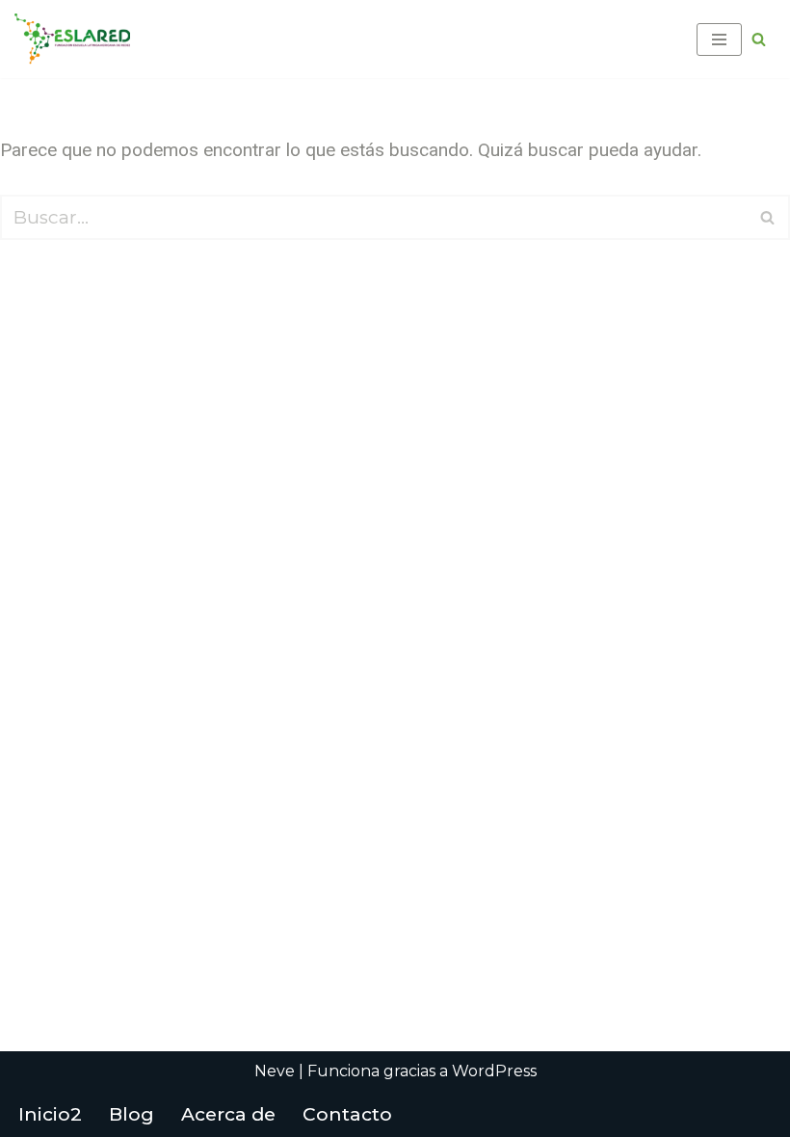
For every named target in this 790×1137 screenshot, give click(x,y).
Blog (131, 1114)
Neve (274, 1071)
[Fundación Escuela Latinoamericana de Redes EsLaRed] (72, 39)
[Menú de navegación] (719, 39)
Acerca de (228, 1114)
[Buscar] (758, 39)
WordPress (494, 1071)
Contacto (347, 1114)
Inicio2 (50, 1114)
